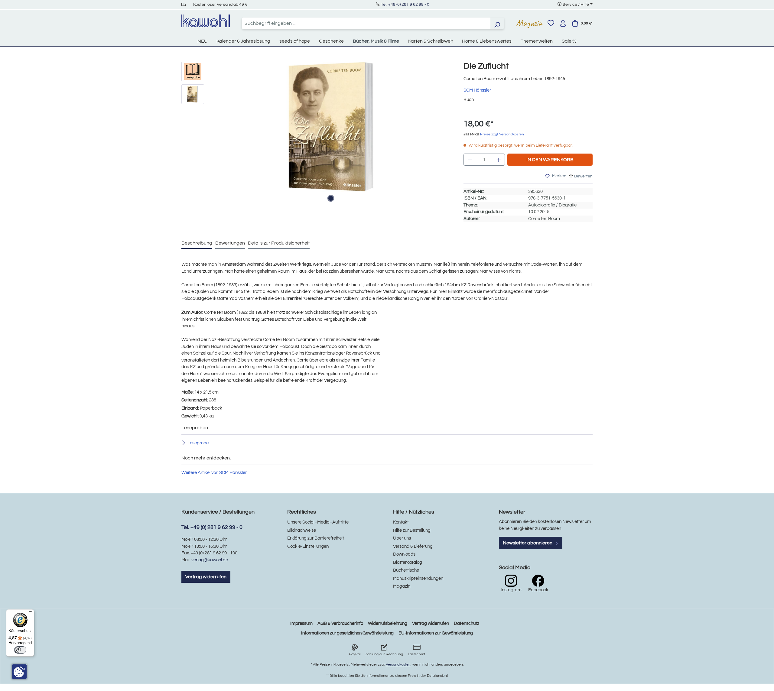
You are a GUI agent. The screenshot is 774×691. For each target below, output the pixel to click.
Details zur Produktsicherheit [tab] (279, 243)
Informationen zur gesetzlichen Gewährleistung (347, 633)
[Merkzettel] (550, 23)
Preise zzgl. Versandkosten (502, 134)
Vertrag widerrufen (205, 576)
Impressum (301, 623)
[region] (316, 133)
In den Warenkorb (550, 159)
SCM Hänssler (477, 90)
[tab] (196, 243)
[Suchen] (497, 23)
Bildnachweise (301, 530)
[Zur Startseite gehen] (205, 21)
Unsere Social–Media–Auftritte (318, 522)
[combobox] (366, 23)
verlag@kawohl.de (209, 560)
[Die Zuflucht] (331, 127)
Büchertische (406, 570)
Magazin (529, 23)
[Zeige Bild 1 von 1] (330, 198)
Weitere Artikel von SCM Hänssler (214, 472)
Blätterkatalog (407, 562)
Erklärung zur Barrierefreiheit (315, 538)
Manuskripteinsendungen (418, 578)
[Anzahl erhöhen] (499, 160)
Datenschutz (466, 623)
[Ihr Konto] (563, 23)
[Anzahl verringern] (469, 160)
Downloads (404, 554)
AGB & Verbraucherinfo (340, 623)
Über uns (402, 538)
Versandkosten (398, 665)
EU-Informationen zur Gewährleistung (435, 633)
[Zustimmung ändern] (19, 671)
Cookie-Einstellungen (308, 546)
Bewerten (583, 176)
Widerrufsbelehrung (387, 623)
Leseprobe (198, 442)
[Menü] (30, 613)
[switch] (20, 650)
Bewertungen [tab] (230, 243)
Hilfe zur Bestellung (412, 530)
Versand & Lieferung (413, 546)
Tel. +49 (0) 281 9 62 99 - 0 (405, 4)
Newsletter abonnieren (528, 542)
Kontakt (401, 522)
